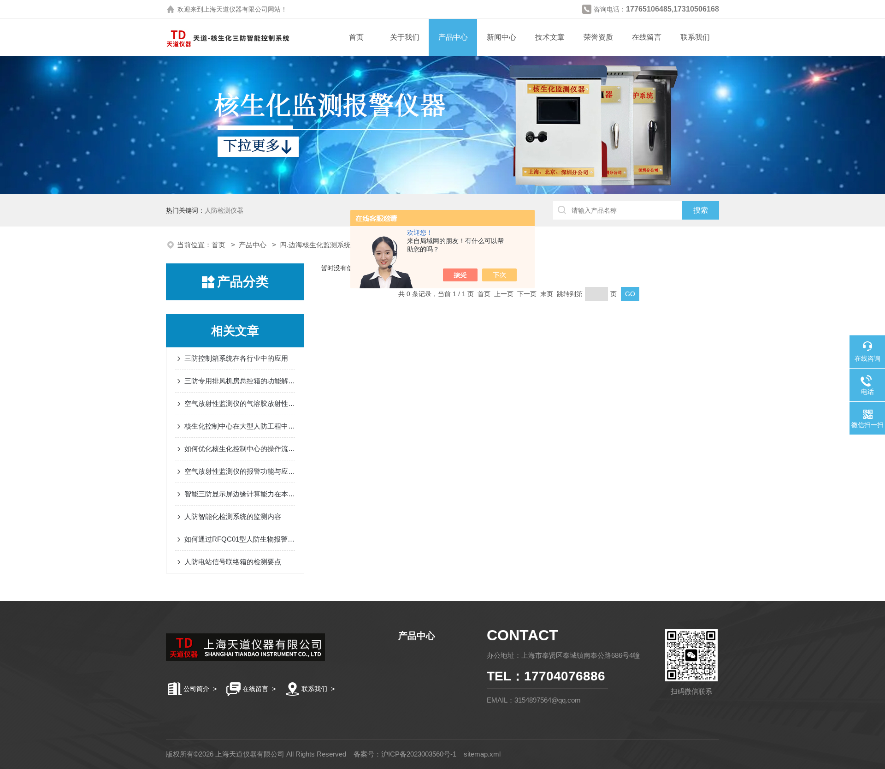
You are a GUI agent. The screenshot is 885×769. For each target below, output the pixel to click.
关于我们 (404, 37)
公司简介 (196, 688)
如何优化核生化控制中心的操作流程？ (239, 449)
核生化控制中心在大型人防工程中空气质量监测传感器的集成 (239, 426)
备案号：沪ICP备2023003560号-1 (405, 754)
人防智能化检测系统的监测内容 (232, 516)
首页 (356, 37)
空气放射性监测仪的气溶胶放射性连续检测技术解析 (239, 403)
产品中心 (453, 37)
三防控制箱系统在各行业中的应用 (236, 358)
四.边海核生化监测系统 (315, 245)
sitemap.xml (482, 754)
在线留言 (646, 37)
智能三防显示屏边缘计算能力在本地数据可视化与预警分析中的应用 (239, 494)
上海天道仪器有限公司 (235, 9)
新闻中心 (501, 37)
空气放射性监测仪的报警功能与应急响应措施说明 (239, 471)
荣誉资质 (598, 37)
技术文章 (550, 37)
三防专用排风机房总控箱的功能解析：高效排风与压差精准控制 (239, 381)
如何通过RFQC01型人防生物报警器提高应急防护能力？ (239, 539)
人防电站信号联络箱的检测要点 (232, 562)
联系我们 (695, 37)
